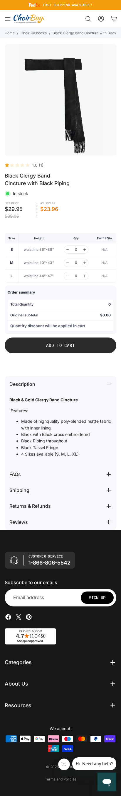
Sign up (97, 597)
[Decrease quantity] (67, 249)
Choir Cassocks (34, 33)
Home (10, 33)
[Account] (101, 18)
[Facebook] (8, 617)
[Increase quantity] (84, 249)
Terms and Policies (60, 779)
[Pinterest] (28, 617)
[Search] (88, 18)
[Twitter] (18, 617)
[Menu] (7, 18)
